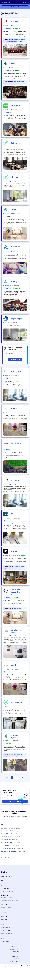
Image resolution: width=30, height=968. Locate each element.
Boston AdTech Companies (9, 834)
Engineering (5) (18, 754)
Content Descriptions (7, 891)
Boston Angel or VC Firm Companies (12, 848)
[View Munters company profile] (15, 223)
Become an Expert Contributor (9, 900)
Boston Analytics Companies (10, 845)
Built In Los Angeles (6, 933)
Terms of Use (15, 956)
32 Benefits (8, 671)
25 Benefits (8, 378)
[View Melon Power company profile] (15, 188)
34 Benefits (8, 70)
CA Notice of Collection (15, 961)
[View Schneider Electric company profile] (15, 119)
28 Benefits (15, 251)
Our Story (4, 883)
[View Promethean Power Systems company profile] (15, 643)
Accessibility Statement (15, 949)
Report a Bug (4, 912)
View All (4, 857)
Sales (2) (9, 41)
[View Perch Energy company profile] (15, 492)
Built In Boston (5, 922)
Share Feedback (5, 910)
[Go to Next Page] (22, 777)
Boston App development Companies (13, 851)
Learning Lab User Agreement (15, 946)
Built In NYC (4, 936)
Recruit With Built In (6, 898)
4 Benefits (8, 216)
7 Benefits (8, 449)
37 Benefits (8, 520)
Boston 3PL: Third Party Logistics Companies (15, 831)
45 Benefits (8, 112)
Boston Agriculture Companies (10, 842)
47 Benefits (8, 28)
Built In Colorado (5, 930)
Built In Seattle (5, 941)
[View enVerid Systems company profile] (15, 385)
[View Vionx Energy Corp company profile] (15, 714)
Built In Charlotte (6, 924)
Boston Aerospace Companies (10, 836)
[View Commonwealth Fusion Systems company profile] (15, 606)
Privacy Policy (15, 954)
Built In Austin (5, 919)
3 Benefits (8, 597)
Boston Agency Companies (9, 839)
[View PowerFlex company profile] (15, 679)
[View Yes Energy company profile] (15, 295)
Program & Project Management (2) (13, 756)
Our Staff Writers (6, 888)
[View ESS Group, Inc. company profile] (15, 155)
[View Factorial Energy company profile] (15, 457)
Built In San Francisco (7, 938)
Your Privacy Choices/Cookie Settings (15, 958)
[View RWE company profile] (15, 528)
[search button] (23, 2)
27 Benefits (8, 288)
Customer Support (6, 907)
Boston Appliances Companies (10, 854)
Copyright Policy (15, 951)
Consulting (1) (14, 41)
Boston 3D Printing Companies (10, 828)
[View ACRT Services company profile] (15, 259)
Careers (3, 885)
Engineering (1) (17, 608)
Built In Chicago (5, 927)
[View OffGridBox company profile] (15, 421)
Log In (27, 2)
